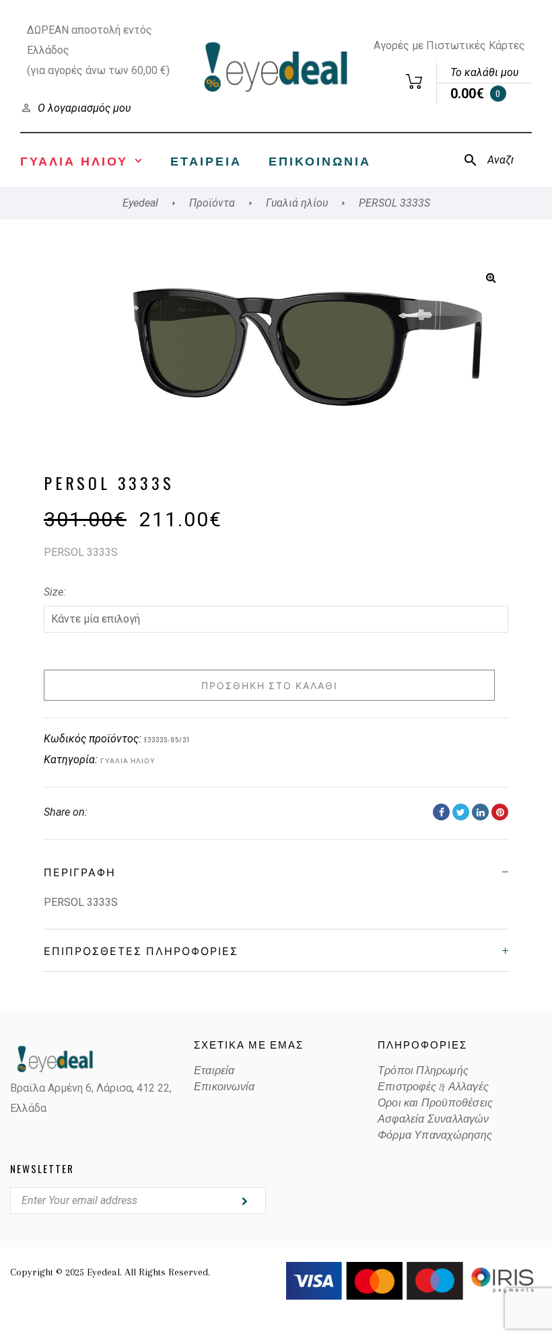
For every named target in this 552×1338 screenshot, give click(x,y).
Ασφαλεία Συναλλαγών (433, 1119)
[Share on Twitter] (460, 812)
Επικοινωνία (320, 160)
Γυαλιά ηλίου (128, 760)
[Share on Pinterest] (499, 812)
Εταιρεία (206, 160)
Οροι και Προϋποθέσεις (435, 1103)
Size (53, 592)
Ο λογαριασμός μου (84, 108)
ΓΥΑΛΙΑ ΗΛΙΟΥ (74, 160)
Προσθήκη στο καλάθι (269, 685)
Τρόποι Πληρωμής (423, 1071)
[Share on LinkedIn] (480, 812)
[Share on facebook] (441, 812)
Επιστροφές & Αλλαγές (433, 1087)
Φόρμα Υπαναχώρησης (435, 1135)
